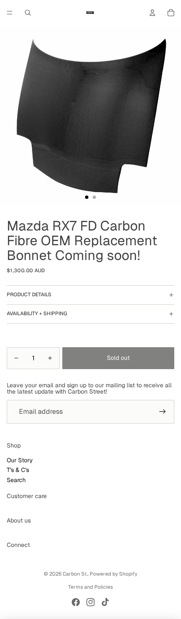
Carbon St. (75, 574)
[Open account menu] (152, 12)
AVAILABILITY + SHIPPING (37, 313)
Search (16, 480)
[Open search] (28, 12)
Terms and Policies (90, 587)
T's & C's (18, 470)
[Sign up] (162, 412)
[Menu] (9, 12)
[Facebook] (76, 602)
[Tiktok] (105, 602)
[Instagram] (90, 602)
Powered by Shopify (113, 574)
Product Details (29, 294)
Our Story (20, 460)
